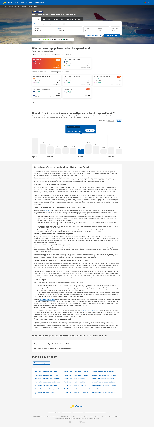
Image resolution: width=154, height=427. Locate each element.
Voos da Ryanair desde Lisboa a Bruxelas (47, 382)
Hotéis (22, 2)
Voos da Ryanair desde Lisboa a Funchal (76, 375)
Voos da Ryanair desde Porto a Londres (104, 375)
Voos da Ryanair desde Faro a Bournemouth (77, 389)
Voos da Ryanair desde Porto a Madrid (46, 375)
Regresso (100, 28)
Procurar (90, 130)
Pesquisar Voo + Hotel (94, 35)
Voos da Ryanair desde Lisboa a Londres (76, 371)
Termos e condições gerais (54, 412)
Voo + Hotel (29, 2)
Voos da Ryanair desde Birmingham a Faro (48, 389)
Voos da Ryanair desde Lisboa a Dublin (103, 382)
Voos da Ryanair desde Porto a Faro (74, 378)
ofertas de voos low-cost (47, 299)
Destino (61, 28)
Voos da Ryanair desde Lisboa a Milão (46, 385)
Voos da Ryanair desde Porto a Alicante (75, 385)
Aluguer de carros (39, 2)
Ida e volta (111, 120)
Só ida (119, 120)
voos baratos (48, 210)
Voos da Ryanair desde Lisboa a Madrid (103, 378)
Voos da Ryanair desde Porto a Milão (74, 382)
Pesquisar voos (112, 35)
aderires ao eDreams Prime (90, 311)
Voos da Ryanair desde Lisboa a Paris (103, 371)
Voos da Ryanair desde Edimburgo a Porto (104, 385)
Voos (16, 2)
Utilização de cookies (66, 412)
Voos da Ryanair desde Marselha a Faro (103, 389)
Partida (87, 28)
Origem (37, 28)
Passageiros (115, 28)
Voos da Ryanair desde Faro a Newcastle (76, 392)
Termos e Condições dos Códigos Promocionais (95, 412)
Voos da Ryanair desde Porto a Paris (46, 371)
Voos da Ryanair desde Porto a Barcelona (47, 378)
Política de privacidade (78, 412)
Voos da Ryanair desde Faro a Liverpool (104, 392)
